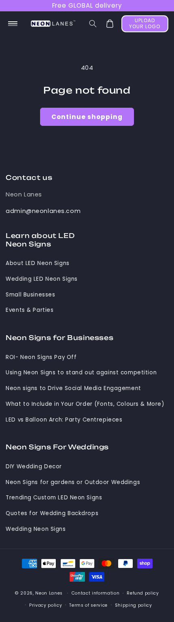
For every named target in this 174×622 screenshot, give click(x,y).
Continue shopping (86, 117)
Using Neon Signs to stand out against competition (81, 372)
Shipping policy (133, 605)
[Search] (93, 23)
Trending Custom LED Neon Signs (54, 497)
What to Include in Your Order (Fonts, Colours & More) (85, 404)
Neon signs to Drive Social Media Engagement (73, 388)
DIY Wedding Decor (34, 466)
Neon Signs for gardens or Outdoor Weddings (73, 482)
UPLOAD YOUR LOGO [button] (144, 23)
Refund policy (143, 593)
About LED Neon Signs (37, 263)
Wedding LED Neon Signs (42, 279)
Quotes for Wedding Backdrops (52, 513)
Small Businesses (30, 294)
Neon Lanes (24, 194)
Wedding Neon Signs (36, 529)
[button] (12, 24)
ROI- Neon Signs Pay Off (41, 357)
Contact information (96, 593)
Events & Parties (29, 310)
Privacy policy (45, 605)
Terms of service (88, 605)
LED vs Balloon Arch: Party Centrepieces (64, 420)
